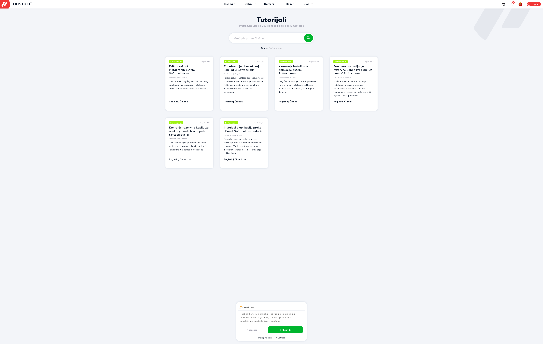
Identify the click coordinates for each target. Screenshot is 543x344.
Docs (264, 48)
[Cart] (503, 4)
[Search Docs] (308, 38)
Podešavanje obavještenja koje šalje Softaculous (242, 68)
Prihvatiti (285, 329)
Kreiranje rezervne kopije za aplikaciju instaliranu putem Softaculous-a (189, 131)
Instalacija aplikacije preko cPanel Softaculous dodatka (243, 129)
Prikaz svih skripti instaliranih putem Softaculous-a (182, 69)
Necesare (252, 329)
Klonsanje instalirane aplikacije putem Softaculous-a (293, 69)
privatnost (280, 338)
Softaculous (176, 61)
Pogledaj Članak (178, 101)
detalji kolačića (265, 338)
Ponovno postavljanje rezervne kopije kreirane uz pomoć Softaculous (352, 69)
